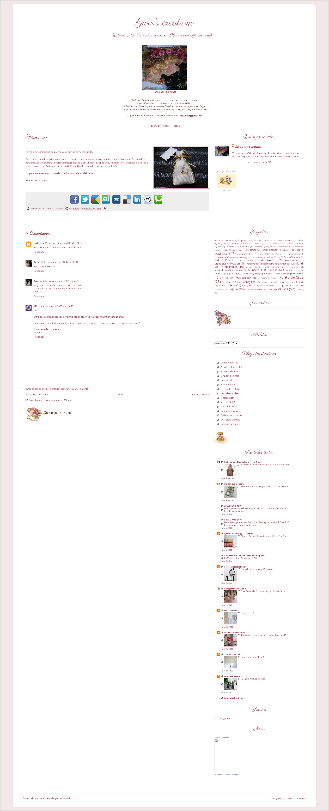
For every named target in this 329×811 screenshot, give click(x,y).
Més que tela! (228, 402)
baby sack (222, 243)
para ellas (267, 273)
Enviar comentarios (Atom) (57, 399)
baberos (287, 240)
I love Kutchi (227, 380)
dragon (246, 257)
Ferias (287, 257)
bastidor (246, 243)
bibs (266, 243)
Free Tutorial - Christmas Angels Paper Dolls (263, 591)
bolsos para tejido (226, 247)
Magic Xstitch (227, 398)
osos (257, 274)
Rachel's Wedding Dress (253, 679)
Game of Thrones (245, 260)
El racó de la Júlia (229, 371)
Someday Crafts (233, 654)
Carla (37, 261)
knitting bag (260, 267)
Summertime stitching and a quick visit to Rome (264, 486)
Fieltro (219, 260)
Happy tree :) (247, 613)
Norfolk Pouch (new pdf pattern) (257, 569)
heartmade (230, 610)
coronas (296, 249)
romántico (283, 282)
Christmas (251, 249)
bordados (257, 247)
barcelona (235, 243)
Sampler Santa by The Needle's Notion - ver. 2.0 (265, 464)
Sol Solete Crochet (230, 419)
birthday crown (278, 243)
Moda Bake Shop (233, 698)
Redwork (239, 282)
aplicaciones (256, 240)
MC (35, 306)
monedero (237, 270)
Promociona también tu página (227, 775)
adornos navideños (224, 240)
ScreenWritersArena (295, 798)
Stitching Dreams (234, 483)
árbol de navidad (272, 240)
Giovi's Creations (248, 147)
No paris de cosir (229, 411)
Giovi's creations (164, 23)
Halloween (233, 263)
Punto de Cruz (291, 277)
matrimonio (294, 267)
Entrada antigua (200, 394)
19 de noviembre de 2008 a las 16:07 (63, 242)
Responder (39, 251)
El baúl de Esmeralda (231, 367)
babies (300, 240)
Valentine (270, 289)
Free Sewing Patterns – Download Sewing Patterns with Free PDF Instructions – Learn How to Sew (256, 523)
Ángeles (242, 240)
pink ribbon (225, 278)
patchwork (296, 273)
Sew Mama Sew (232, 519)
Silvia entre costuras (231, 415)
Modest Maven (232, 676)
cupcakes (219, 257)
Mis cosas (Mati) (229, 406)
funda (231, 260)
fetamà (297, 257)
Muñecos (253, 270)
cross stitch (264, 253)
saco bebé (296, 282)
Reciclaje (226, 282)
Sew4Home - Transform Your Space (244, 555)
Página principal (159, 126)
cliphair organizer (269, 249)
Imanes (285, 263)
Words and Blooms (235, 632)
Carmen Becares (229, 362)
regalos (250, 282)
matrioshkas (221, 270)
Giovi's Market (291, 260)
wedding (299, 289)
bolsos (299, 243)
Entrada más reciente (37, 394)
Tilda (260, 289)
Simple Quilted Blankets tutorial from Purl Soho (264, 536)
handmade (252, 263)
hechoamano (270, 263)
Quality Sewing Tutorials (238, 533)
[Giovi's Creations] (225, 755)
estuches (268, 257)
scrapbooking (285, 285)
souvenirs (220, 289)
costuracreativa (245, 254)
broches (286, 246)
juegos (248, 267)
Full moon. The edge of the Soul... (243, 462)
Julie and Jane (228, 384)
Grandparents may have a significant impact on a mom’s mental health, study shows (255, 510)
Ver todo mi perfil (259, 162)
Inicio (120, 394)
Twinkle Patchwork (230, 424)
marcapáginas (278, 267)
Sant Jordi (247, 285)
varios (283, 289)
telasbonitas (249, 289)
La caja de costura (230, 389)
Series (298, 285)
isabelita (39, 242)
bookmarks (243, 246)
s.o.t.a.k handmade (235, 566)
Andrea (38, 280)
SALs (232, 285)
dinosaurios (235, 257)
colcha (285, 250)
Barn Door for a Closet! (252, 657)
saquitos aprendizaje (265, 285)
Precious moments (268, 278)
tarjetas (233, 289)
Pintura (238, 277)
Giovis (218, 263)
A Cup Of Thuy (232, 505)
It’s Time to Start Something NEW (240, 558)
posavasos (250, 277)
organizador (233, 273)
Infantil (298, 263)
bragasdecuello (272, 247)
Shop (177, 126)
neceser (289, 270)
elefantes (257, 257)
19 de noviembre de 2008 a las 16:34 (59, 261)
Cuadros (279, 254)
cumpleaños (294, 254)
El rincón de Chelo (230, 376)
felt (278, 257)
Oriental (247, 273)
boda (291, 243)
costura (221, 253)
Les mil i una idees (230, 393)
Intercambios (229, 267)
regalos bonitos (269, 282)
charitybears (237, 250)
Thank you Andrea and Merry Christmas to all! (263, 635)
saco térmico (220, 285)
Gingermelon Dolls (235, 588)
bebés (257, 243)
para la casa (281, 274)
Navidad (272, 270)
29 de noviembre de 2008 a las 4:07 (61, 280)
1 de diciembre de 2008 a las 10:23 (55, 306)
